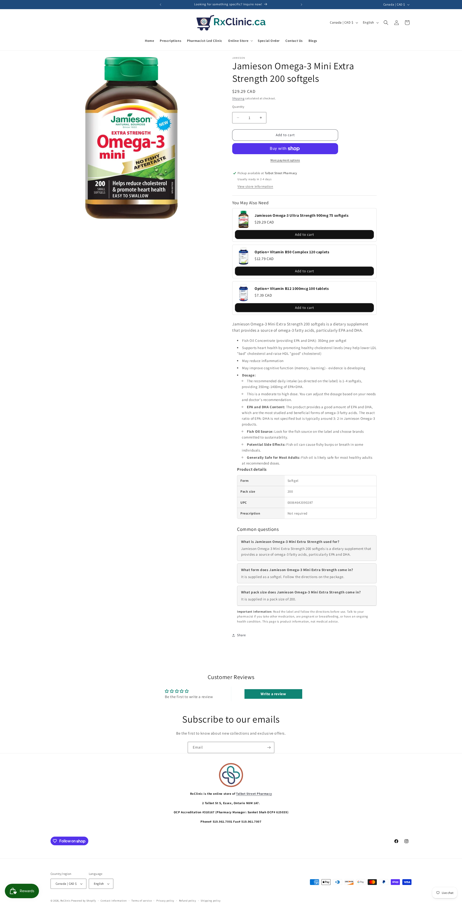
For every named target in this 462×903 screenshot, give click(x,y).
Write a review (273, 693)
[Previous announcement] (160, 4)
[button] (240, 41)
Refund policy (187, 900)
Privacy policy (165, 900)
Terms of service (141, 900)
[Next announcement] (301, 4)
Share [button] (241, 635)
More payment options (285, 160)
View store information (255, 186)
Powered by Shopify (83, 900)
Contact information (114, 900)
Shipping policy (211, 900)
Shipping (238, 98)
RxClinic (65, 900)
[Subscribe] (268, 747)
